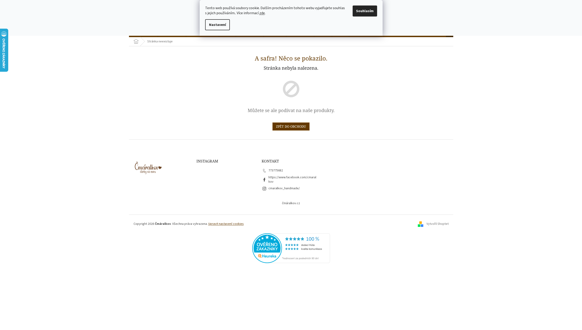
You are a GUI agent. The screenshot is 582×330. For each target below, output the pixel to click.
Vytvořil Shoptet (437, 224)
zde (262, 13)
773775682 (275, 170)
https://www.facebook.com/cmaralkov (292, 179)
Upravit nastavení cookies (226, 224)
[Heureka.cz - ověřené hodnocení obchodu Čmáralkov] (291, 248)
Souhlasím (365, 11)
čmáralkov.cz (291, 203)
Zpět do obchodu (291, 126)
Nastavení (217, 24)
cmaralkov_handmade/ (284, 188)
